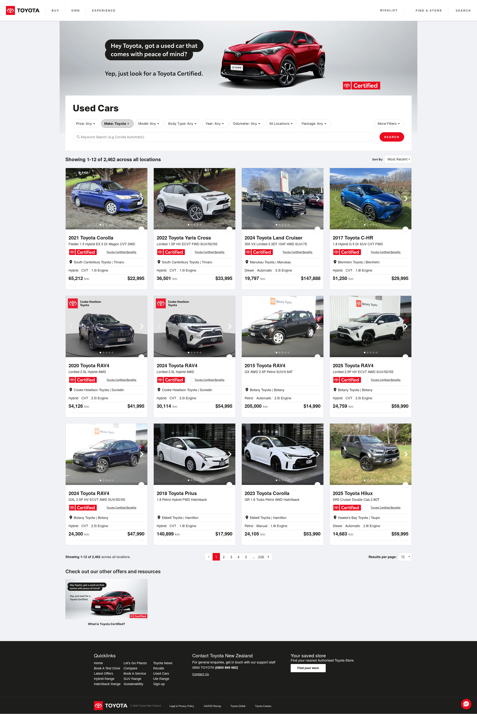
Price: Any (86, 123)
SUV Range (132, 679)
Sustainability (133, 684)
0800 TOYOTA (215, 667)
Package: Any (315, 123)
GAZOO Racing (212, 706)
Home (98, 663)
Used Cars (161, 673)
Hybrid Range (104, 679)
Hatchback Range (107, 684)
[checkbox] (141, 229)
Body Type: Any (183, 123)
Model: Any (149, 123)
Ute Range (161, 679)
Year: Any (215, 123)
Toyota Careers (263, 706)
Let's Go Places (135, 663)
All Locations (281, 123)
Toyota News (162, 663)
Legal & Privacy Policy (182, 706)
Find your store (308, 668)
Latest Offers (103, 673)
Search (391, 137)
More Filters (389, 123)
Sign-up (159, 684)
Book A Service (135, 673)
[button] (466, 704)
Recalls (158, 668)
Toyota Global (237, 706)
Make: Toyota (117, 123)
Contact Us (200, 674)
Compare (130, 668)
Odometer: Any (247, 123)
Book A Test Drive (107, 668)
